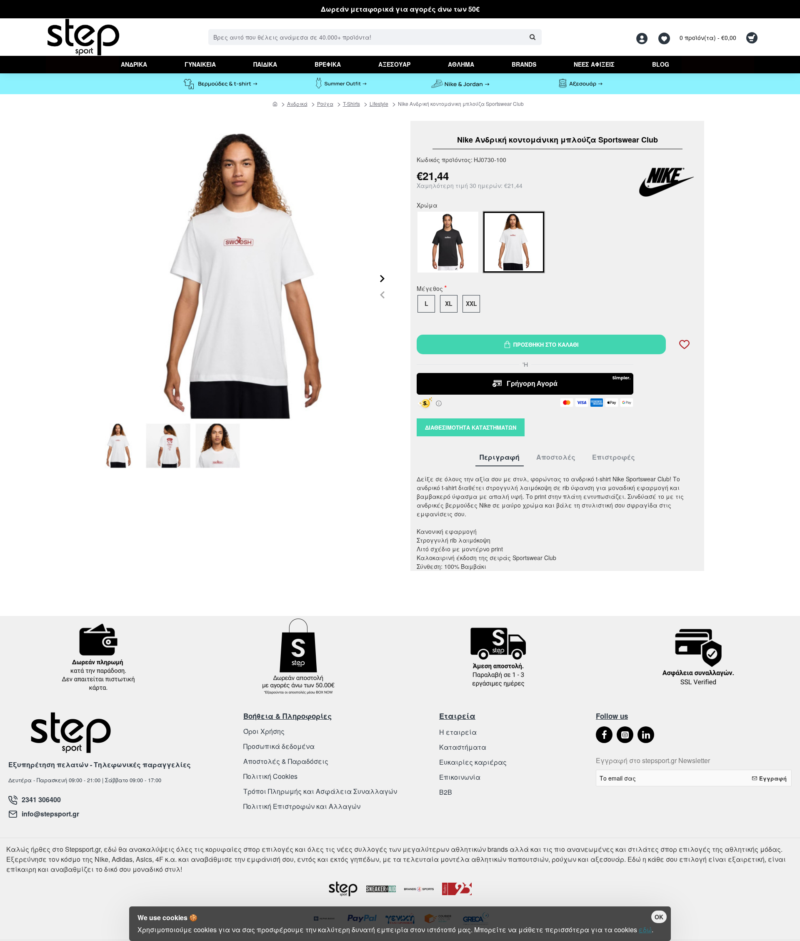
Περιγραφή (500, 457)
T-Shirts (351, 103)
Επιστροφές (613, 457)
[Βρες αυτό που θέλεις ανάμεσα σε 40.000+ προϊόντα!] (532, 37)
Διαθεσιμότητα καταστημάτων (470, 427)
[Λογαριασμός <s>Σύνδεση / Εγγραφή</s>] (644, 37)
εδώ (645, 929)
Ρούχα (325, 103)
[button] (382, 294)
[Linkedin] (646, 734)
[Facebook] (604, 734)
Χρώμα (427, 206)
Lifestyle (379, 103)
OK (659, 917)
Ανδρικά (297, 103)
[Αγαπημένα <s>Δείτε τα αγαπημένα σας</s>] (665, 37)
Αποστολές (555, 457)
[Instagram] (625, 734)
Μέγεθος (430, 289)
